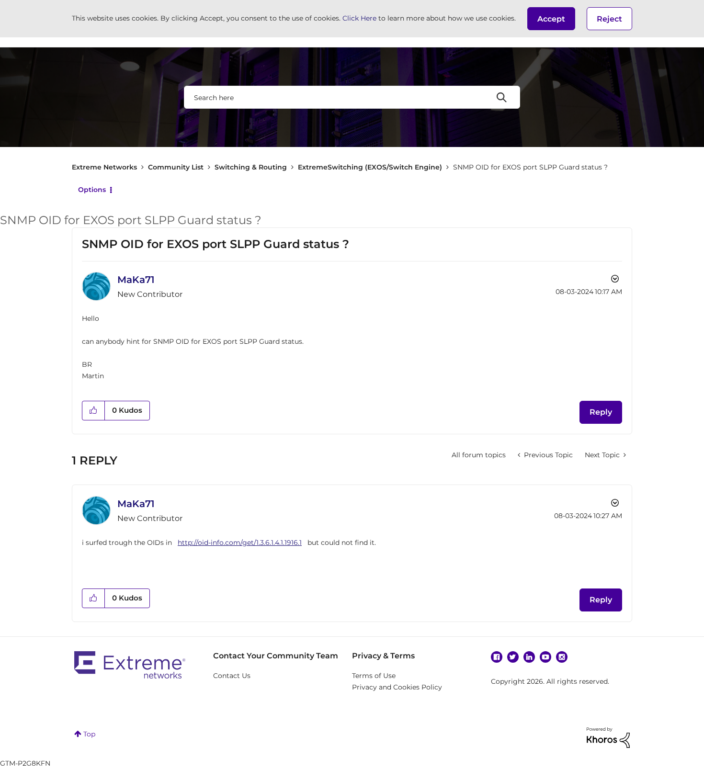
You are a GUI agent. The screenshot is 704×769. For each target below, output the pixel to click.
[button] (551, 18)
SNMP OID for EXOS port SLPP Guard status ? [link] (530, 167)
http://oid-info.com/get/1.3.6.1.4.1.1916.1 (240, 542)
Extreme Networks (104, 167)
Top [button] (89, 734)
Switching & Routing (251, 167)
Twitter (513, 657)
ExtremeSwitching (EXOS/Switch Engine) (370, 167)
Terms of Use (374, 675)
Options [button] (92, 189)
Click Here (359, 18)
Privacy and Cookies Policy (397, 687)
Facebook (496, 657)
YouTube (545, 657)
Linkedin (529, 657)
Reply (601, 412)
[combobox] (352, 97)
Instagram (562, 657)
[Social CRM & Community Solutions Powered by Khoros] (608, 737)
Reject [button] (609, 18)
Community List (176, 167)
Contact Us (231, 675)
